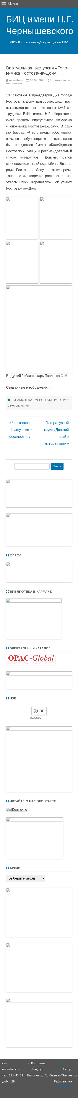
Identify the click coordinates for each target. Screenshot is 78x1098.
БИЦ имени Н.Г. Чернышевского (39, 25)
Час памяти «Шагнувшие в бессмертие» (20, 429)
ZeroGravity (63, 1063)
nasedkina (16, 80)
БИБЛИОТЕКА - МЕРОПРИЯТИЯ (35, 400)
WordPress (64, 1087)
